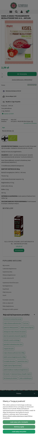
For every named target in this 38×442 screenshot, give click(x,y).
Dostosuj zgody (19, 427)
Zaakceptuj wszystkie (19, 431)
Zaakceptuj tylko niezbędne (19, 422)
